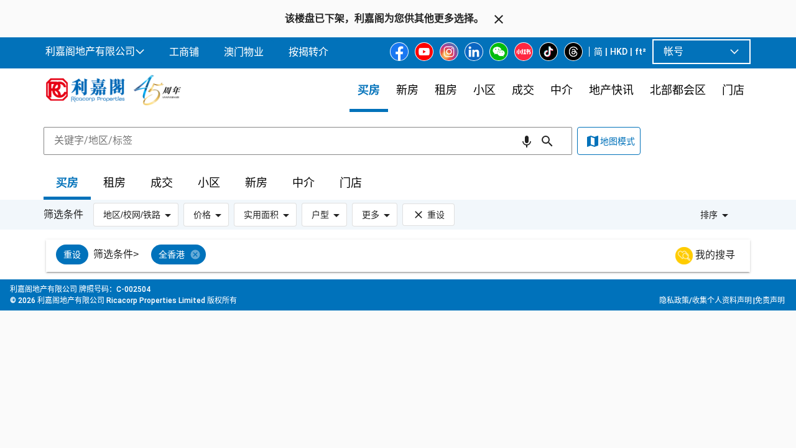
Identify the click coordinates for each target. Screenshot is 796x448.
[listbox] (413, 256)
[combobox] (308, 140)
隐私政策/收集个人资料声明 (705, 300)
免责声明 (770, 300)
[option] (72, 254)
